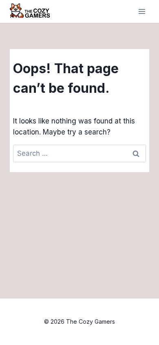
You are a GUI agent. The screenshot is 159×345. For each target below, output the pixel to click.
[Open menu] (141, 11)
